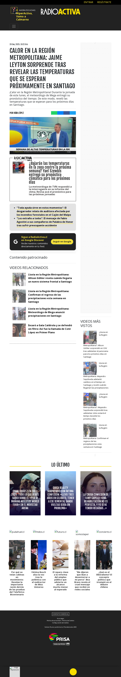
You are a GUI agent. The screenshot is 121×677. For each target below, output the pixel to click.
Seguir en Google (62, 241)
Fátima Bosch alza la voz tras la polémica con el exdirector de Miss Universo (39, 579)
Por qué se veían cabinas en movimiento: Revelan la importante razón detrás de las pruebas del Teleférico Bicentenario (17, 583)
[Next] (87, 671)
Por (17, 112)
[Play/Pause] (73, 671)
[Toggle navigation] (14, 26)
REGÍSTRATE (104, 2)
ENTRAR (88, 2)
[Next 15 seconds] (80, 671)
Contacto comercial (60, 614)
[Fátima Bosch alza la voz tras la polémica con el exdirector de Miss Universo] (39, 555)
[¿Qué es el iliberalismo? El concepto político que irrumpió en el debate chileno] (104, 555)
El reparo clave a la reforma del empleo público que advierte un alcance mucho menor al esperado (60, 581)
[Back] (59, 671)
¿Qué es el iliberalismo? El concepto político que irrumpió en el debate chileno (104, 579)
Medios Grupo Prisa (60, 644)
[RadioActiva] (60, 12)
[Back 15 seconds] (66, 671)
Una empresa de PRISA (60, 637)
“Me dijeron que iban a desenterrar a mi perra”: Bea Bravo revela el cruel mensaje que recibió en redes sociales (82, 581)
